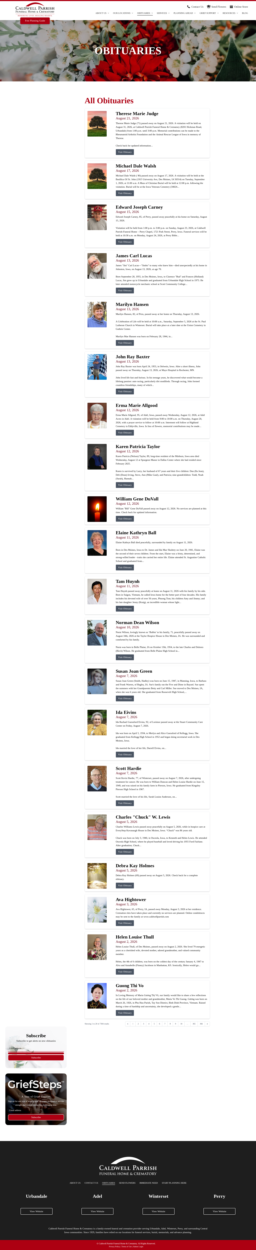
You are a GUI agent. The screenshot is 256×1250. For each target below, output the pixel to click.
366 (201, 1024)
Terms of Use (126, 1247)
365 (194, 1024)
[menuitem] (102, 13)
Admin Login (138, 1247)
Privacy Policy (114, 1247)
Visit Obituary (125, 152)
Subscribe (36, 1057)
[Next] (207, 1023)
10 (181, 1024)
